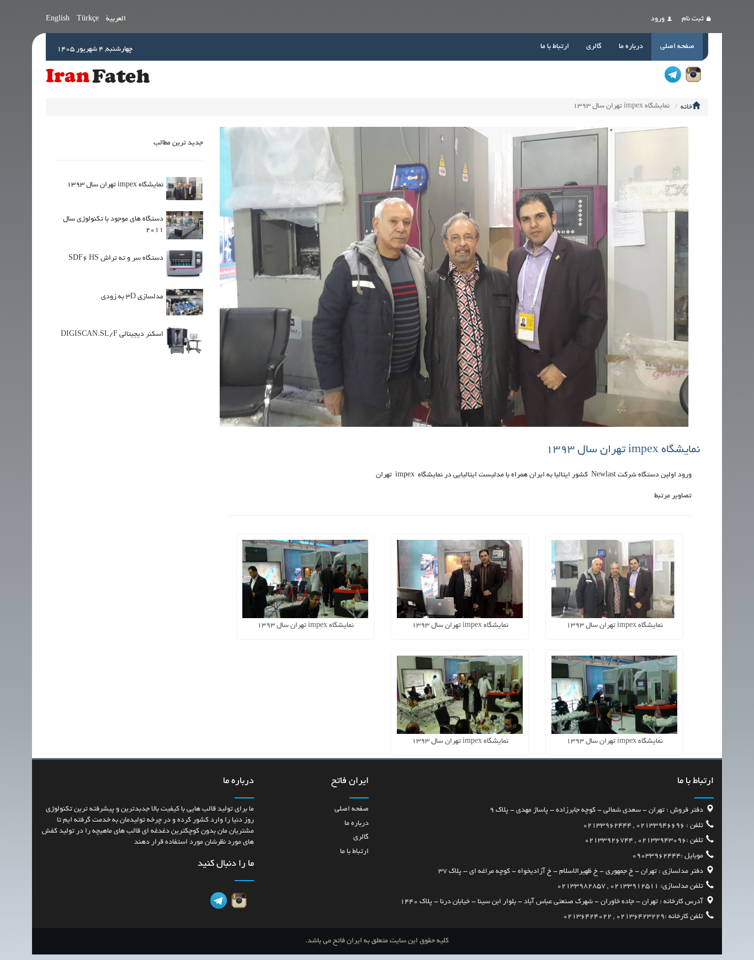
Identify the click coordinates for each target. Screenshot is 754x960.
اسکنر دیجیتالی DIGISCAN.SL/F (112, 335)
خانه (686, 107)
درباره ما (631, 47)
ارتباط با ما (554, 47)
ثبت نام (693, 19)
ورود (658, 19)
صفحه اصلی (677, 47)
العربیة (116, 19)
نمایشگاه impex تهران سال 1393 (115, 185)
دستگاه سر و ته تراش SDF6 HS (115, 258)
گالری (594, 47)
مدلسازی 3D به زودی (132, 297)
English (58, 19)
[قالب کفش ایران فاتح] (98, 75)
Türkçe (88, 19)
